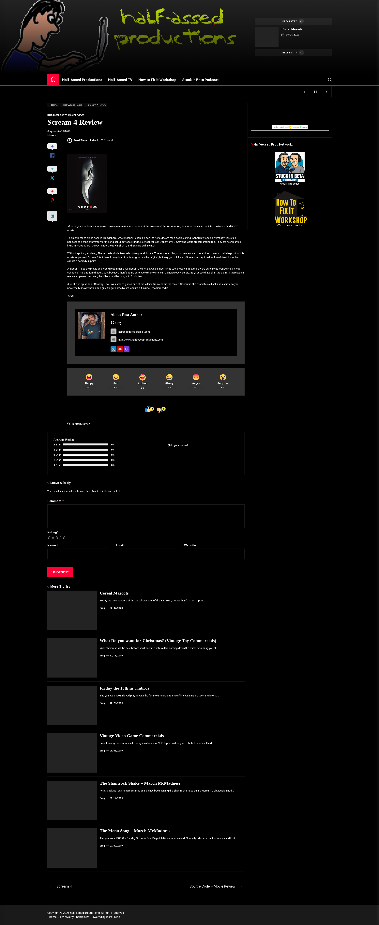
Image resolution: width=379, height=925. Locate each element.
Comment (55, 501)
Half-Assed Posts (57, 115)
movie (78, 424)
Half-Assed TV (120, 80)
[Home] (53, 79)
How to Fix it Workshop (157, 80)
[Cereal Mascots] (267, 37)
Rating (52, 532)
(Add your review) (178, 445)
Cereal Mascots (291, 29)
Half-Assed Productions (82, 80)
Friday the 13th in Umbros (124, 688)
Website (190, 545)
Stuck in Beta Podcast (200, 80)
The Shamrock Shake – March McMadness (140, 783)
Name (52, 545)
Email (121, 545)
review (86, 424)
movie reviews (76, 115)
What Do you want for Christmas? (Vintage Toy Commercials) (158, 640)
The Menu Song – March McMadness (135, 830)
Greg (50, 131)
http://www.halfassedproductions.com (140, 339)
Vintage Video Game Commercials (132, 735)
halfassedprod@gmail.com (134, 331)
